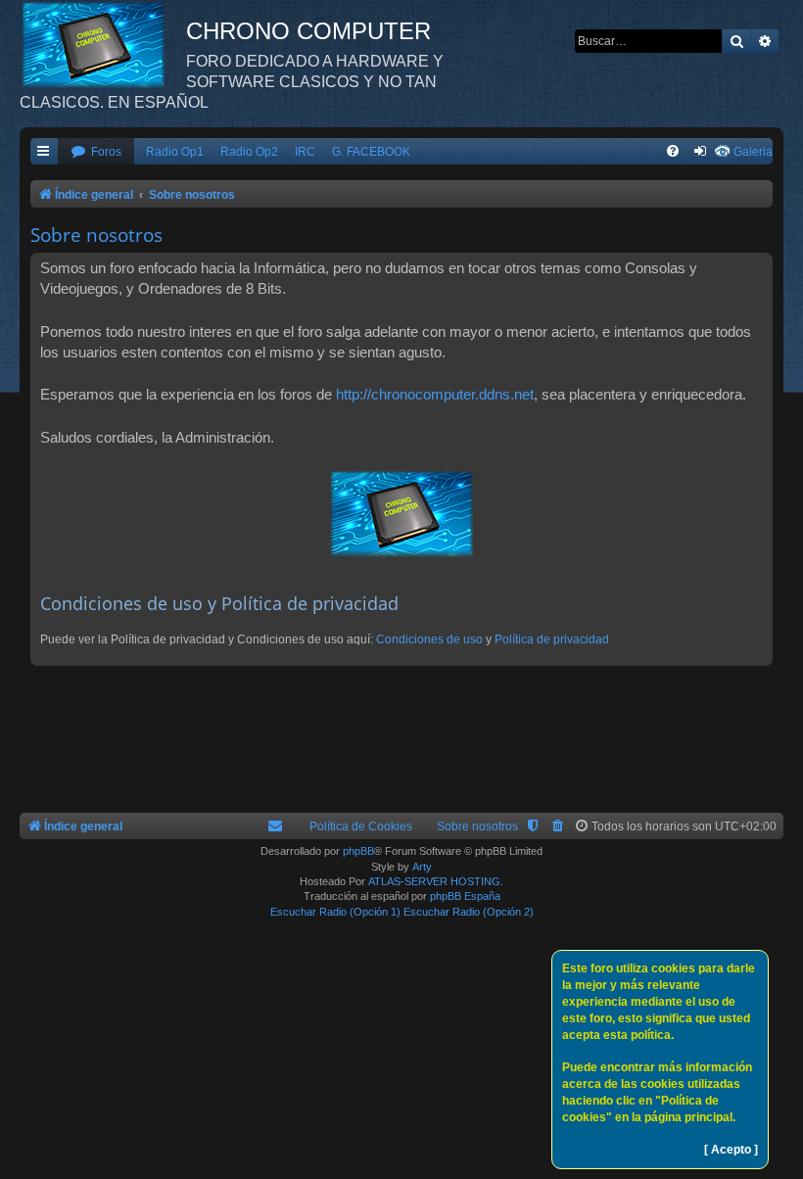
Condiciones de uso (429, 639)
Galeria (753, 152)
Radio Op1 (175, 152)
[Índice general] (103, 44)
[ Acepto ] (731, 1149)
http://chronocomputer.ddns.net (435, 394)
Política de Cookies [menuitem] (360, 826)
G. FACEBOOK (371, 152)
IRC (305, 152)
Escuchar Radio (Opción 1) (335, 912)
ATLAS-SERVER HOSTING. (435, 881)
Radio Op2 (249, 152)
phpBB (358, 851)
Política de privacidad (552, 639)
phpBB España (465, 896)
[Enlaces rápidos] (44, 152)
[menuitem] (96, 152)
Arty (422, 866)
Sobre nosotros (477, 826)
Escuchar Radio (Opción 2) (468, 912)
